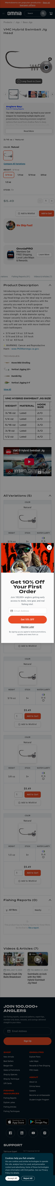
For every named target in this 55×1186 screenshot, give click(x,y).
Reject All (27, 1178)
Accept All (12, 1178)
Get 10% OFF (27, 619)
